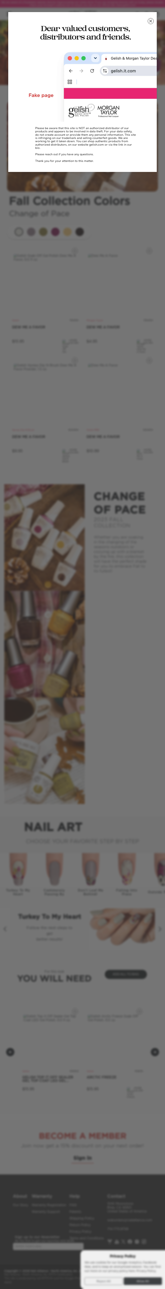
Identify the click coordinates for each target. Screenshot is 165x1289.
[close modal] (151, 21)
